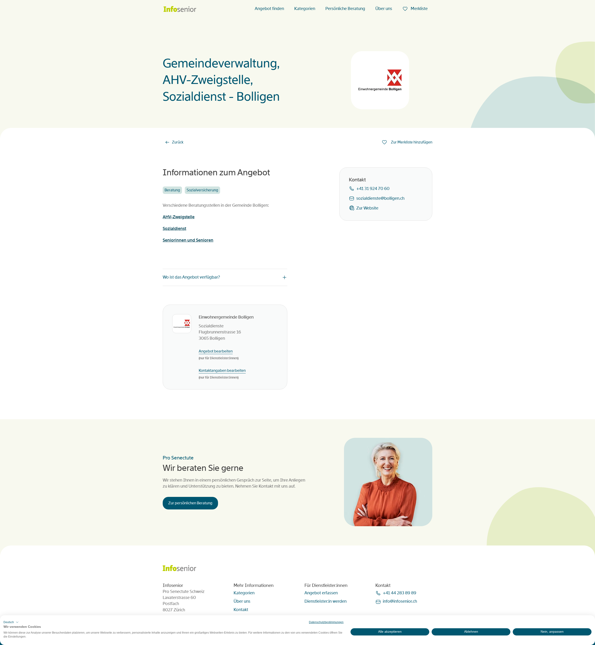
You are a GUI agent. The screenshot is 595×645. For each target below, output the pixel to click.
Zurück (177, 142)
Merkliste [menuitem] (419, 8)
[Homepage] (180, 9)
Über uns (383, 8)
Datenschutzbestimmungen (326, 622)
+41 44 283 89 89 (399, 593)
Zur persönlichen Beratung (190, 503)
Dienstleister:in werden (325, 601)
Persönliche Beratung (345, 8)
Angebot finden (269, 8)
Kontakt (241, 609)
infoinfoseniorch (400, 601)
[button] (11, 622)
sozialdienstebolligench (380, 198)
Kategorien (304, 8)
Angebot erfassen (321, 593)
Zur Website (367, 208)
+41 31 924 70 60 (373, 188)
